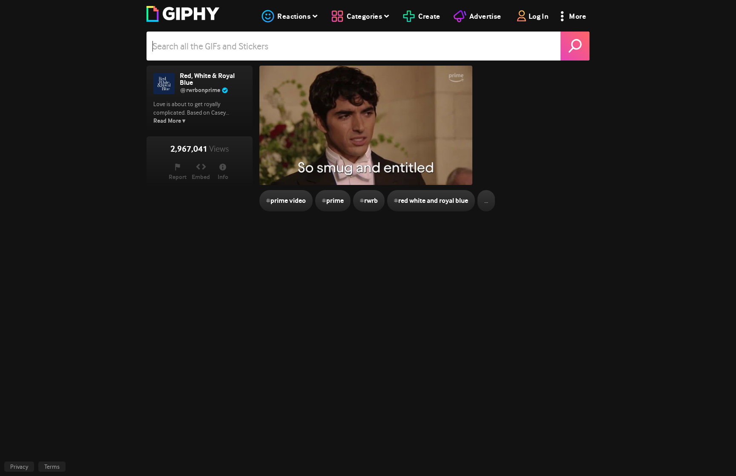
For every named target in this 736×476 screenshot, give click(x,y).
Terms (52, 466)
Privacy (19, 466)
